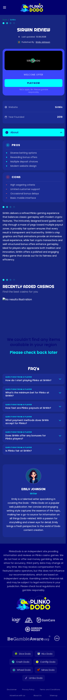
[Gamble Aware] (28, 638)
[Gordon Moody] (32, 629)
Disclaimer (11, 689)
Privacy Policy (27, 689)
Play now (33, 83)
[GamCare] (45, 620)
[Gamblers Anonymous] (28, 620)
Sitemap (52, 695)
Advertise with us (17, 695)
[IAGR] (15, 620)
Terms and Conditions (49, 689)
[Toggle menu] (4, 7)
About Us (37, 695)
